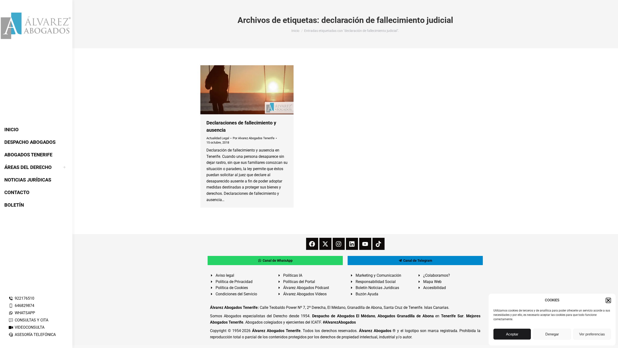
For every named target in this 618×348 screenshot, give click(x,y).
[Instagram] (339, 244)
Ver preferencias (592, 334)
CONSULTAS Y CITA (31, 320)
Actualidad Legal (217, 138)
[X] (325, 244)
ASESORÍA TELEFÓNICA (35, 334)
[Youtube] (365, 244)
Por (253, 138)
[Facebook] (312, 244)
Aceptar (512, 334)
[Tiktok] (378, 244)
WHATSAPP (25, 313)
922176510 (24, 298)
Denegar (552, 334)
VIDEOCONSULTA (29, 327)
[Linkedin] (352, 244)
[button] (608, 300)
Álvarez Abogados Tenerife (276, 330)
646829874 (24, 305)
